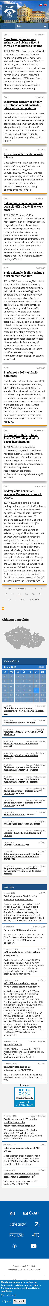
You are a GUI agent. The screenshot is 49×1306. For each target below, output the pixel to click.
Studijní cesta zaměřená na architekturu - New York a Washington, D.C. (24, 711)
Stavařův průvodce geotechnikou (21, 743)
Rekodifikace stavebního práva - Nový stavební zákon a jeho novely (21, 985)
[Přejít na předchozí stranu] (40, 667)
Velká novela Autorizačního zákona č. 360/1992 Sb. (22, 954)
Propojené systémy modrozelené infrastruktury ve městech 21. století (22, 869)
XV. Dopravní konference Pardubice (22, 823)
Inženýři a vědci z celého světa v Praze (23, 155)
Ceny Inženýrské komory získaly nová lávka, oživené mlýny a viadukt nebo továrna (23, 42)
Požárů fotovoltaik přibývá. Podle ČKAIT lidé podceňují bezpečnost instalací (21, 438)
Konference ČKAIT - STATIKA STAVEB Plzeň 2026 (24, 733)
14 (40, 594)
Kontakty (37, 1270)
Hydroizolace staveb (14, 722)
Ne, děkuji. (19, 1301)
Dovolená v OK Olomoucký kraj (20, 930)
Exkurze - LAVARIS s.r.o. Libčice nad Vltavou (22, 834)
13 (33, 594)
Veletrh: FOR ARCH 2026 (16, 844)
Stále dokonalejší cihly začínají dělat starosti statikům (24, 274)
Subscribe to (3, 608)
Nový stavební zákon (14, 814)
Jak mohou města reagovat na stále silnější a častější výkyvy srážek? (23, 206)
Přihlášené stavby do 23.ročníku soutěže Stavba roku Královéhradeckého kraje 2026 (20, 1122)
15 (9, 599)
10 (12, 594)
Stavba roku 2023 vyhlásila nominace (21, 374)
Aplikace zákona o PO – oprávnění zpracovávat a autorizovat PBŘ (21, 1175)
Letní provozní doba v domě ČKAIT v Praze (21, 1149)
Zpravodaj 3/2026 (13, 1044)
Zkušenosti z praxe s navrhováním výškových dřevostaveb (21, 768)
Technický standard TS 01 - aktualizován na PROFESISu (18, 1068)
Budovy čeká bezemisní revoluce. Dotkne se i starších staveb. (23, 494)
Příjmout (6, 1301)
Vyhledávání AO (19, 1266)
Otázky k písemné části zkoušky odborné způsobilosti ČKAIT (20, 898)
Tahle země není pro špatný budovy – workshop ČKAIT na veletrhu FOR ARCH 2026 (23, 856)
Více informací (8, 1295)
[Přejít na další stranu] (42, 667)
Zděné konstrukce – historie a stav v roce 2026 (23, 792)
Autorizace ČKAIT (15, 1270)
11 (19, 594)
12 (26, 594)
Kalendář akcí (11, 661)
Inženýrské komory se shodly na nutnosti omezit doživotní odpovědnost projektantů (23, 105)
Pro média (28, 1270)
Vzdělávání (31, 1266)
